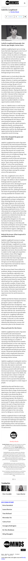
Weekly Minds (14, 11)
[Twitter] (15, 479)
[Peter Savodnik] (7, 488)
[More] (25, 16)
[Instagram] (13, 479)
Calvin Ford (6, 522)
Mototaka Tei (7, 517)
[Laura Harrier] (21, 488)
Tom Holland (7, 513)
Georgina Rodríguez (9, 526)
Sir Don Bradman (8, 530)
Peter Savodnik (7, 494)
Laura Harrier (21, 494)
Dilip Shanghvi (7, 534)
